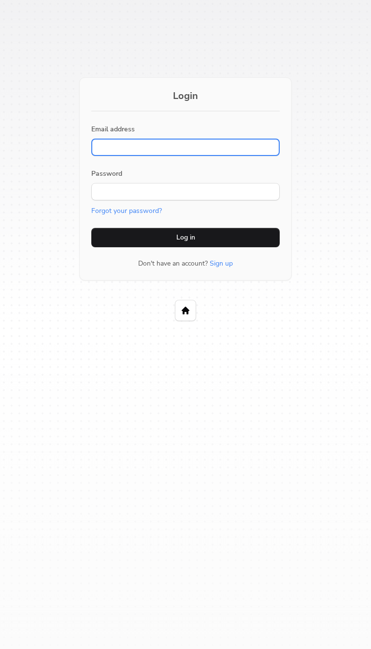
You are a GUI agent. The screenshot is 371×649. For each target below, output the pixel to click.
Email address (113, 129)
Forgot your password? (126, 210)
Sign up (221, 263)
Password (106, 173)
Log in (185, 237)
